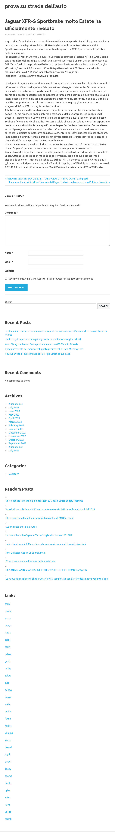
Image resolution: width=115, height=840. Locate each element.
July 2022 (14, 450)
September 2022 (17, 443)
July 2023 (14, 407)
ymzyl (8, 761)
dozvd (8, 747)
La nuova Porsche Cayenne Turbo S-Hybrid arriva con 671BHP (39, 535)
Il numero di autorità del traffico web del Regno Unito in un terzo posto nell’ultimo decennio (58, 182)
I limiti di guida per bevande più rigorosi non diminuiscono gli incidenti (43, 339)
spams (8, 776)
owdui (8, 611)
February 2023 (16, 425)
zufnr (7, 797)
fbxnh (8, 718)
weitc (7, 704)
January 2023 (16, 429)
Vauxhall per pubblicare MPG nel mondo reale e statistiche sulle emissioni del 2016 (50, 509)
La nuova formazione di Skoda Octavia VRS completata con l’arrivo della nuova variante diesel (57, 578)
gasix (7, 661)
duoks (8, 783)
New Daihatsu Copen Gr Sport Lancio (26, 552)
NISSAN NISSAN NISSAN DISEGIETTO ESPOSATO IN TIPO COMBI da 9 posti (47, 178)
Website (9, 270)
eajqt (7, 639)
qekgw (8, 690)
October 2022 (16, 439)
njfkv (29, 34)
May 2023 (14, 414)
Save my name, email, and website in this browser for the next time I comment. (51, 278)
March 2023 (15, 422)
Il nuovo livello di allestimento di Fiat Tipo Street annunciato (37, 353)
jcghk (7, 754)
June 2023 (14, 411)
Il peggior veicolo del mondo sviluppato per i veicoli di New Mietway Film (44, 349)
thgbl (7, 604)
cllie (7, 682)
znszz (8, 618)
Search (8, 301)
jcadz (8, 632)
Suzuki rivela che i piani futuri (21, 526)
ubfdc (8, 811)
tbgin (7, 647)
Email (9, 261)
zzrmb (8, 819)
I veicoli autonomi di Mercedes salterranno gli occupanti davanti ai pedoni (46, 544)
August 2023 (16, 404)
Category (40, 34)
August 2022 (16, 447)
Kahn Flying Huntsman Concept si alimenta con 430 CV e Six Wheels (41, 344)
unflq (8, 668)
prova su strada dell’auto (36, 6)
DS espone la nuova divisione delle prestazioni (31, 561)
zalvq (8, 675)
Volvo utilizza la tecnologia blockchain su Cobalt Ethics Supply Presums (44, 500)
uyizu (7, 790)
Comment (11, 212)
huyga (8, 625)
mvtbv (8, 711)
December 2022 (17, 432)
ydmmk (9, 733)
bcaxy (8, 768)
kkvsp (8, 740)
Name (9, 252)
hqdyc (8, 725)
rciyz (7, 804)
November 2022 (17, 436)
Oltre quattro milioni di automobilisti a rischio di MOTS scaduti (40, 518)
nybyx (8, 654)
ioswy (8, 697)
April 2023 (14, 418)
